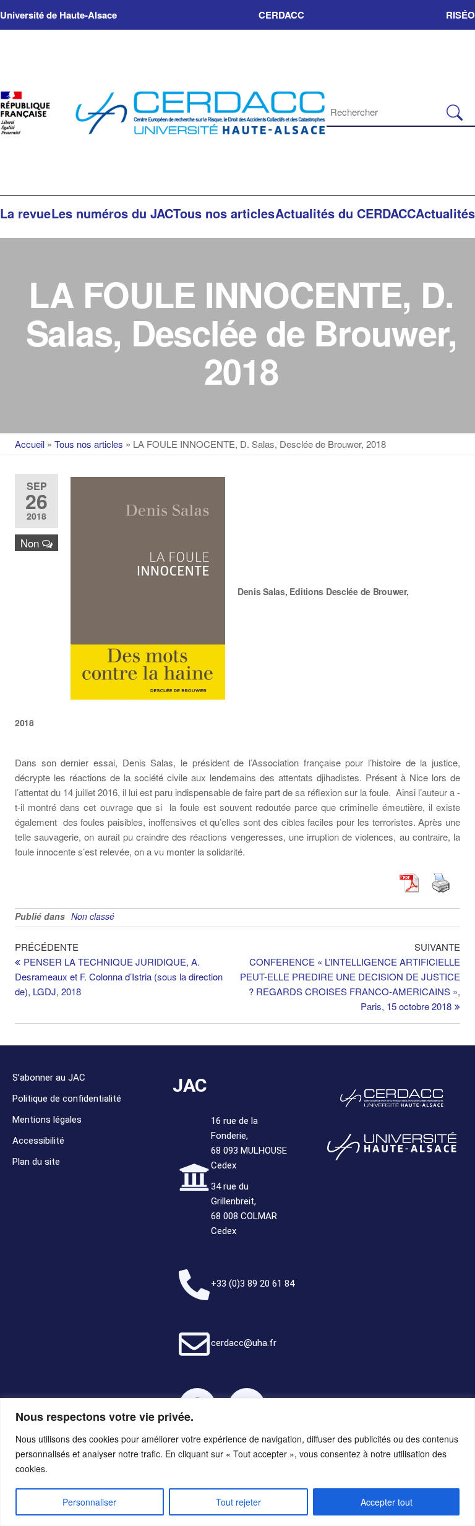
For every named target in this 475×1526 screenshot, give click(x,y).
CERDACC (281, 15)
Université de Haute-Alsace (58, 15)
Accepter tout (387, 1502)
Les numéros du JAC (112, 213)
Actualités (445, 213)
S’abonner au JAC (48, 1077)
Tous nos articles (224, 213)
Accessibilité (38, 1140)
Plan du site (36, 1161)
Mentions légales (47, 1119)
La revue (25, 213)
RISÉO (460, 15)
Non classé (92, 916)
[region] (237, 1462)
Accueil (30, 443)
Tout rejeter (238, 1502)
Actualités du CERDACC (345, 213)
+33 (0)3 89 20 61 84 (252, 1283)
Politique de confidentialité (66, 1098)
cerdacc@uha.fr (243, 1342)
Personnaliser (89, 1502)
